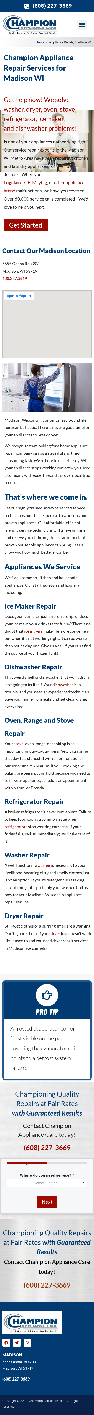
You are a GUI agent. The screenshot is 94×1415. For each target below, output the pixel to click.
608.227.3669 (14, 278)
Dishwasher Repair (33, 667)
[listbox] (47, 1183)
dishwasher (62, 684)
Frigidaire (13, 182)
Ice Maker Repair (30, 606)
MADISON (12, 1354)
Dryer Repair (24, 916)
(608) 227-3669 (16, 1378)
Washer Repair (27, 855)
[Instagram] (27, 1343)
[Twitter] (17, 1343)
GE (27, 182)
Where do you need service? (47, 1175)
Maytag (39, 182)
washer (43, 865)
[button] (82, 25)
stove (19, 743)
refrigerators (16, 826)
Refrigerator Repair (34, 801)
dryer (55, 933)
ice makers (33, 631)
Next (47, 1202)
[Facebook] (6, 1343)
